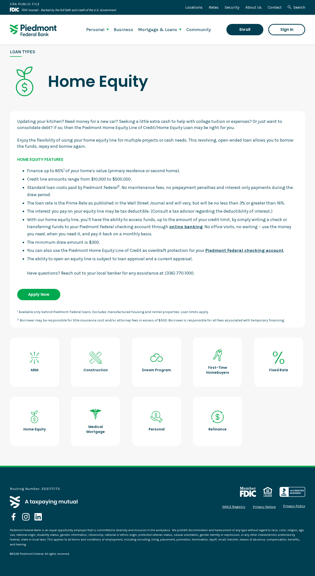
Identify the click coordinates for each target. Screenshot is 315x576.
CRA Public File (25, 4)
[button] (97, 29)
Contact (275, 7)
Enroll (244, 29)
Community (198, 29)
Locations (194, 7)
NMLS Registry (233, 507)
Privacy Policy (294, 506)
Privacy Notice (264, 507)
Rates (214, 7)
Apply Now (38, 294)
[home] (33, 30)
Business (123, 29)
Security (232, 7)
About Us (253, 7)
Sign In (286, 29)
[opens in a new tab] (13, 516)
